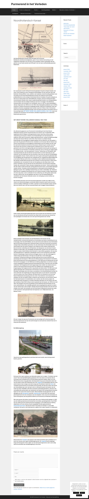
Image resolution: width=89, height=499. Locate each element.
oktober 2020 (67, 86)
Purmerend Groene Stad (40, 13)
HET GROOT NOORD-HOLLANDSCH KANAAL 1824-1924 (37, 111)
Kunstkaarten (15, 13)
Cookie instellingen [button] (81, 490)
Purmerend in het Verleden (29, 4)
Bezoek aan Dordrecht (69, 33)
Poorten (36, 10)
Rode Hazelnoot (67, 35)
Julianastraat (37, 393)
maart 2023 (66, 75)
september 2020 (68, 88)
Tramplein (24, 439)
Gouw (51, 384)
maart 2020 (66, 93)
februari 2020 (67, 95)
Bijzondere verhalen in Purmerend (67, 10)
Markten (54, 10)
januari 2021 (67, 82)
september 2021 (68, 76)
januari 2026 (67, 69)
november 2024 (67, 71)
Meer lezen (79, 495)
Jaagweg (39, 382)
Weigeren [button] (82, 492)
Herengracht (25, 393)
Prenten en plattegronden (24, 10)
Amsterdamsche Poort (19, 405)
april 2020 (66, 91)
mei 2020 (66, 89)
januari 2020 (67, 97)
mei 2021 (66, 80)
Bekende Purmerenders (26, 13)
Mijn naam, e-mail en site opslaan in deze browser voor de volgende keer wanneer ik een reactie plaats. (35, 480)
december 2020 (67, 84)
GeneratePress (55, 497)
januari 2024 (67, 73)
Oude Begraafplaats (45, 10)
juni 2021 (66, 78)
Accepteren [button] (76, 492)
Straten (14, 10)
